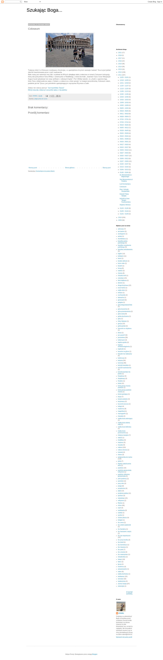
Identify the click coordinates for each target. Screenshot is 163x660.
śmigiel (120, 520)
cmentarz (121, 278)
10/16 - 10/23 (124, 100)
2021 (120, 52)
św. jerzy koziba (123, 540)
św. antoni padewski (124, 525)
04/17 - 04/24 (124, 144)
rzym (119, 508)
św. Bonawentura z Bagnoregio (126, 175)
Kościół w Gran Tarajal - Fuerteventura (125, 200)
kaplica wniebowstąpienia (124, 345)
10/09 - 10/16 (124, 102)
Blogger (94, 654)
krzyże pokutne (123, 399)
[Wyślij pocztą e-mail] (50, 96)
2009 (120, 220)
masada (120, 416)
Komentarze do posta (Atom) (45, 171)
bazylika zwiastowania (125, 249)
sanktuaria (121, 510)
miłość (120, 437)
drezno (120, 283)
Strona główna (69, 168)
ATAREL (121, 613)
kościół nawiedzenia (124, 368)
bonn (119, 258)
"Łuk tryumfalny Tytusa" (56, 88)
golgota (120, 302)
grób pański (122, 326)
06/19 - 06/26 (124, 125)
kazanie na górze (123, 351)
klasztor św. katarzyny (125, 354)
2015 (120, 64)
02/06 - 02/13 (124, 169)
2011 (120, 75)
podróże (120, 468)
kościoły (120, 363)
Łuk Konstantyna (125, 184)
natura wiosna (122, 450)
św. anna (121, 522)
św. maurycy (122, 547)
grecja (120, 323)
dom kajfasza (122, 280)
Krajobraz (121, 376)
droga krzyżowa (123, 285)
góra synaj (121, 314)
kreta (119, 383)
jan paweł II (121, 335)
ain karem (121, 231)
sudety (120, 513)
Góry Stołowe (122, 321)
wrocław (120, 579)
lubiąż (120, 406)
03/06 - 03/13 (124, 158)
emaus (120, 292)
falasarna (121, 297)
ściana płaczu (122, 517)
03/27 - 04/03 (124, 153)
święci (120, 559)
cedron (120, 270)
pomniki (120, 481)
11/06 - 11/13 (124, 91)
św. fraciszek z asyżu (124, 531)
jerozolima (121, 337)
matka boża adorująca (125, 418)
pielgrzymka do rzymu (40, 98)
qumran (120, 495)
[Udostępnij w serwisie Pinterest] (59, 96)
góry (119, 319)
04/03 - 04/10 (124, 150)
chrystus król (122, 275)
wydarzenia (121, 581)
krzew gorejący (123, 394)
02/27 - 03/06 (124, 161)
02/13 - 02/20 (124, 167)
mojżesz (120, 442)
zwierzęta (121, 586)
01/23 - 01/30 (124, 208)
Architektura (122, 239)
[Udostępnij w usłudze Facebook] (57, 96)
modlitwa (121, 440)
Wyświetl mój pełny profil (124, 637)
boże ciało (121, 263)
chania (120, 273)
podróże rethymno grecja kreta (124, 475)
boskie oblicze (122, 261)
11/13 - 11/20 (124, 88)
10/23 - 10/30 (124, 97)
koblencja (121, 358)
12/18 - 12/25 (124, 80)
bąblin (120, 254)
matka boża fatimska (124, 427)
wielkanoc (121, 576)
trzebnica (121, 566)
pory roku (121, 483)
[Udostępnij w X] (55, 96)
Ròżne (120, 503)
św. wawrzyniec (123, 554)
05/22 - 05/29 (124, 133)
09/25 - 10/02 (124, 108)
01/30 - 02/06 (124, 172)
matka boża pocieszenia (122, 431)
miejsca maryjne (123, 435)
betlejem (121, 256)
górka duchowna (123, 316)
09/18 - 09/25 (124, 111)
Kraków (120, 381)
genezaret (121, 300)
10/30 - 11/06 (124, 94)
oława (120, 454)
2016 (120, 61)
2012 (120, 72)
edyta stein (121, 290)
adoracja (121, 229)
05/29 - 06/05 (124, 130)
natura (120, 447)
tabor (119, 562)
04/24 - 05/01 (124, 141)
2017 (120, 58)
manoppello (122, 413)
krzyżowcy (121, 401)
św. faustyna (122, 529)
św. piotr (120, 549)
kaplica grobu (122, 342)
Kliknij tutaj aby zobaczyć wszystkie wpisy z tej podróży (47, 90)
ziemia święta (122, 584)
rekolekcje (121, 498)
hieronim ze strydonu (124, 328)
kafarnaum (121, 340)
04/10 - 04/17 (124, 147)
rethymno (121, 500)
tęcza (119, 564)
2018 (120, 55)
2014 (120, 66)
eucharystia (121, 295)
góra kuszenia (122, 309)
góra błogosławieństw (125, 305)
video (119, 571)
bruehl (120, 266)
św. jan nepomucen (124, 536)
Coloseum (123, 187)
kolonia (120, 360)
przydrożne (121, 488)
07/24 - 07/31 (124, 119)
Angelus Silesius (125, 205)
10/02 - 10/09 (124, 105)
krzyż (119, 396)
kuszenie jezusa (123, 404)
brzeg (120, 268)
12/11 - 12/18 (124, 83)
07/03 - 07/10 (124, 122)
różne (120, 505)
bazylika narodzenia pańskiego (124, 246)
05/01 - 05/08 (124, 139)
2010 (120, 217)
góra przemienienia (124, 311)
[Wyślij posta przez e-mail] (46, 96)
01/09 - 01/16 (124, 211)
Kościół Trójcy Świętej (124, 195)
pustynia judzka (123, 493)
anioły (120, 236)
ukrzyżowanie (122, 569)
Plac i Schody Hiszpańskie (124, 190)
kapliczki (121, 349)
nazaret (120, 452)
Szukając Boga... (44, 10)
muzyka (120, 445)
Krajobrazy (121, 378)
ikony (119, 333)
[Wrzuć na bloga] (53, 96)
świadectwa (122, 557)
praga (120, 486)
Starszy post (106, 168)
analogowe (121, 234)
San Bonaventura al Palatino (126, 180)
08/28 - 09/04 (124, 116)
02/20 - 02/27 (124, 164)
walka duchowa (123, 574)
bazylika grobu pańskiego (122, 242)
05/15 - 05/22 (124, 136)
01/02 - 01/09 (124, 214)
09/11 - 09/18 (124, 114)
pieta (119, 461)
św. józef (120, 542)
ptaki (119, 491)
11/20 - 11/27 (124, 86)
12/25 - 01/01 (124, 77)
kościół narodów (123, 365)
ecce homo (121, 288)
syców (120, 515)
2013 (120, 69)
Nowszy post (33, 168)
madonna (121, 409)
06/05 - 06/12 (124, 128)
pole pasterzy (122, 478)
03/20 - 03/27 (124, 155)
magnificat (121, 411)
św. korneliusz (122, 545)
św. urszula (121, 552)
